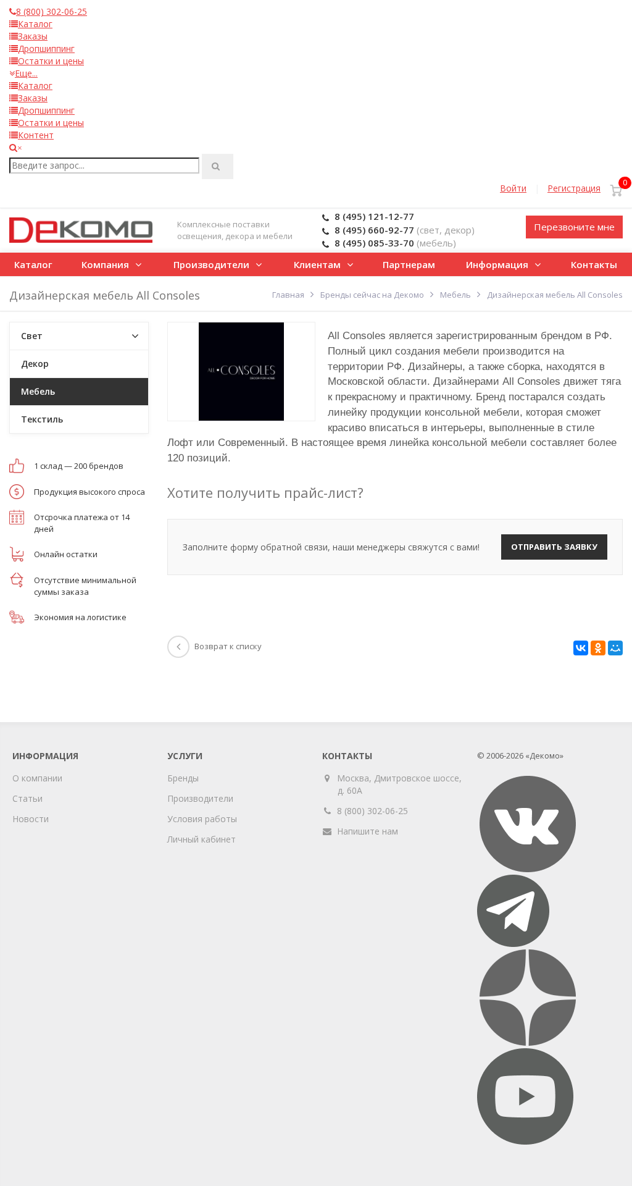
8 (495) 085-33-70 (374, 243)
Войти (513, 188)
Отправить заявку (554, 546)
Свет (32, 336)
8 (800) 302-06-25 (372, 811)
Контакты (594, 264)
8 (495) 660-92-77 (374, 230)
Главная (288, 294)
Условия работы (202, 819)
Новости (30, 819)
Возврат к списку (228, 646)
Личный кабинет (201, 839)
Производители (211, 264)
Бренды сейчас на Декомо (372, 294)
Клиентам (317, 264)
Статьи (27, 798)
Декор (35, 363)
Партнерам (409, 264)
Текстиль (42, 419)
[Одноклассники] (598, 648)
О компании (37, 778)
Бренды (183, 778)
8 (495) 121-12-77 (374, 216)
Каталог (33, 264)
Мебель (455, 294)
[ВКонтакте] (580, 648)
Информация (497, 264)
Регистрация (574, 188)
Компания (105, 264)
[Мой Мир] (615, 648)
